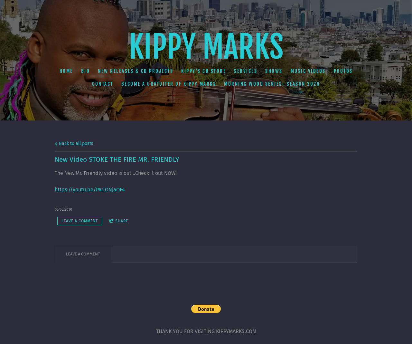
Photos (343, 71)
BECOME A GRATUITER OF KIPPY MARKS (168, 84)
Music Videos (308, 71)
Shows (274, 71)
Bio (85, 71)
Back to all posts (75, 143)
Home (66, 71)
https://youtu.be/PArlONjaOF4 (90, 189)
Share (121, 221)
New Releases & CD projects (135, 71)
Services (245, 71)
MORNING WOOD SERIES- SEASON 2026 (272, 84)
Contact (102, 84)
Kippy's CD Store (203, 71)
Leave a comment (79, 221)
